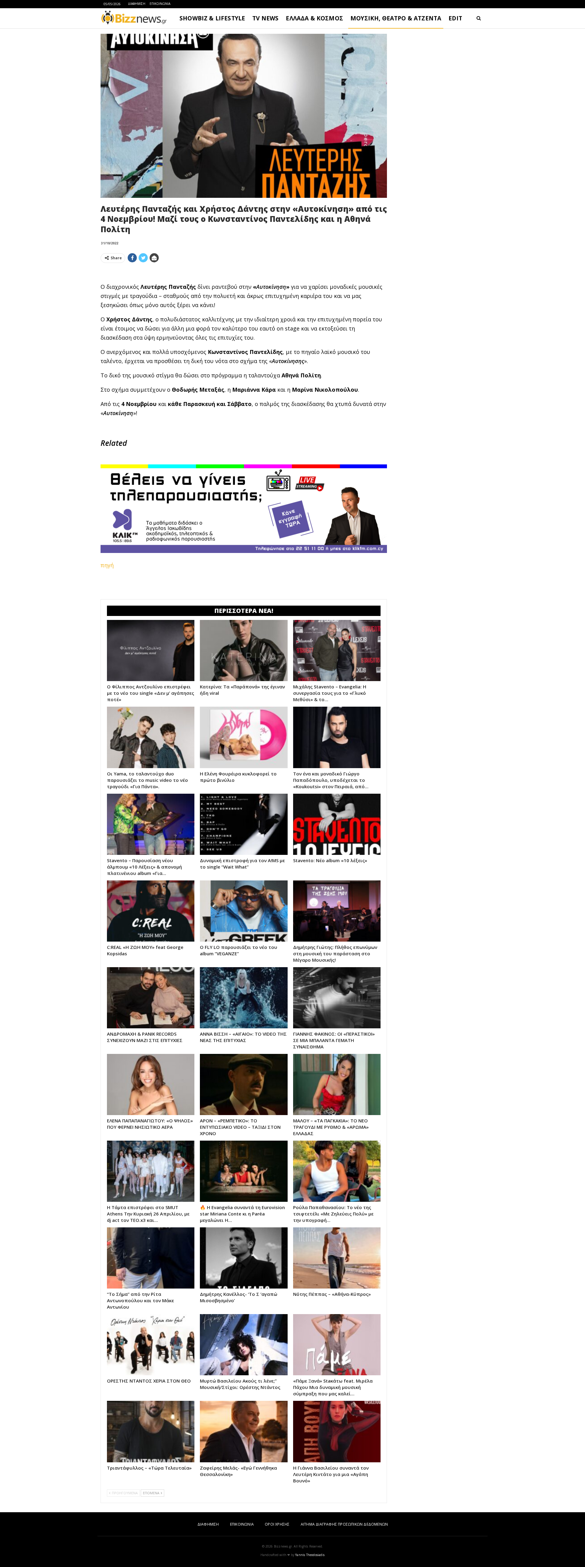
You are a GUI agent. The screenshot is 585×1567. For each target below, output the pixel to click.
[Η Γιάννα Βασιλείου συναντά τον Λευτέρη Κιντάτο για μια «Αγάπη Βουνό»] (337, 1431)
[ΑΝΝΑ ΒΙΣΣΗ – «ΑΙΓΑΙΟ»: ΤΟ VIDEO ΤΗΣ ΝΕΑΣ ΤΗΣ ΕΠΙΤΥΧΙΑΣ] (243, 997)
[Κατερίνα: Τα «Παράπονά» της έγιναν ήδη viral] (243, 650)
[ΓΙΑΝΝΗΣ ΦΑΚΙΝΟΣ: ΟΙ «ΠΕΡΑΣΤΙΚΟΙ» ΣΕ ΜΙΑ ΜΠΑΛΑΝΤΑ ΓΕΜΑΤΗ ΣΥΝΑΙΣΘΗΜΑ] (337, 997)
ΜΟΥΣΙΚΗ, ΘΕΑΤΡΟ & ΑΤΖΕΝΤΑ (395, 18)
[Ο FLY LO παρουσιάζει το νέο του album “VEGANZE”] (243, 911)
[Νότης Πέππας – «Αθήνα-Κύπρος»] (337, 1258)
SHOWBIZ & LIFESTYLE (212, 18)
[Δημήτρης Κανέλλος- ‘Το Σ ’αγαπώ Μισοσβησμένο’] (243, 1258)
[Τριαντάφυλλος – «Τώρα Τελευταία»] (150, 1431)
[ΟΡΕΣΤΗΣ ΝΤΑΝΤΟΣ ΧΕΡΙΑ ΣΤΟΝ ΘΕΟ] (150, 1344)
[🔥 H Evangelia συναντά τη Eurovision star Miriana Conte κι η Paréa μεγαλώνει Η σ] (243, 1171)
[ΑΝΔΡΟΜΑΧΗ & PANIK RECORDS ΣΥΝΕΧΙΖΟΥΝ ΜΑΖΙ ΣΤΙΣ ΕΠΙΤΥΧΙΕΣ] (150, 997)
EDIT (455, 18)
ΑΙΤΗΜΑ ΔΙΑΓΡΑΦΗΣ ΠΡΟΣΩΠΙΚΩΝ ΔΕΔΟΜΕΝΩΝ (344, 1524)
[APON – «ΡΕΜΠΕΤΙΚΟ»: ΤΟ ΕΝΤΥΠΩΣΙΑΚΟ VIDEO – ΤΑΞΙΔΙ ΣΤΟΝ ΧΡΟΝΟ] (243, 1084)
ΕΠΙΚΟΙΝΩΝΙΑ (160, 4)
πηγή (107, 565)
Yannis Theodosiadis (309, 1555)
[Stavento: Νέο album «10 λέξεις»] (337, 824)
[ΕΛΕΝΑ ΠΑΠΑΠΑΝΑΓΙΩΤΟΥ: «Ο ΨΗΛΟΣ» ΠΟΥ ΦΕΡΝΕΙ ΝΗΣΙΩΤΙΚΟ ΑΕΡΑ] (150, 1084)
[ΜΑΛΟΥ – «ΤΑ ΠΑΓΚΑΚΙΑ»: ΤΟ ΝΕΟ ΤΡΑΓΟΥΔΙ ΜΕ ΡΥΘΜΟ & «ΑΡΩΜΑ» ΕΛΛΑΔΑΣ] (337, 1084)
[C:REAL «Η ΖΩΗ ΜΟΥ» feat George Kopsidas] (150, 911)
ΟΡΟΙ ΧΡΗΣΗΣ (277, 1524)
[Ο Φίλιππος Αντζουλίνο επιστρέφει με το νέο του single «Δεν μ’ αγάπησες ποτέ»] (150, 650)
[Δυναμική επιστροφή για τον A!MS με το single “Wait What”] (243, 824)
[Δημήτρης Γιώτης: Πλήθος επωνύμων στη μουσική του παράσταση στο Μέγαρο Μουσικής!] (337, 911)
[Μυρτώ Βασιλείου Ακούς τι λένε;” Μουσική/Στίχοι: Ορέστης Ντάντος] (243, 1344)
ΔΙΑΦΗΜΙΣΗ (136, 4)
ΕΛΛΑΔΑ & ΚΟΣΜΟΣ (314, 18)
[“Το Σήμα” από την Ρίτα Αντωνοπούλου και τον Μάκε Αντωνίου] (150, 1258)
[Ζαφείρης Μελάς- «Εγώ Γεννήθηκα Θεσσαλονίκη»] (243, 1431)
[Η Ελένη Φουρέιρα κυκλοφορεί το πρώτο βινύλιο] (243, 737)
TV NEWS (265, 18)
